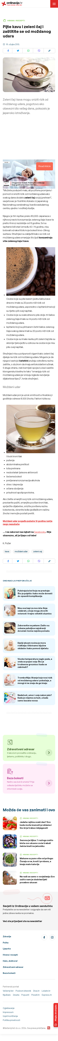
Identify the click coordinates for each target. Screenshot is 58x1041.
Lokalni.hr (46, 991)
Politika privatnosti (11, 1020)
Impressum (8, 1012)
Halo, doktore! (10, 961)
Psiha (5, 942)
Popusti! (25, 995)
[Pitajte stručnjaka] (55, 1015)
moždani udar (21, 551)
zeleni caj (37, 551)
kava (7, 551)
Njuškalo (7, 995)
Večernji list (8, 991)
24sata (16, 995)
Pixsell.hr (35, 995)
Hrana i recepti (10, 955)
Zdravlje (7, 936)
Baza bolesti (9, 973)
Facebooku (40, 532)
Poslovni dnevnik (23, 991)
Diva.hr (36, 991)
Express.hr (47, 995)
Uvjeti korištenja (10, 1016)
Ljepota (7, 948)
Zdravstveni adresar (13, 967)
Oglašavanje (8, 1008)
